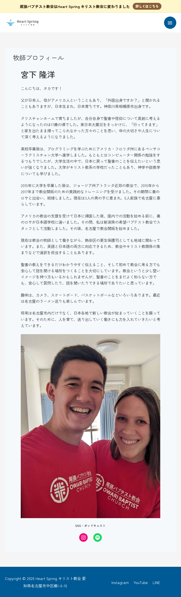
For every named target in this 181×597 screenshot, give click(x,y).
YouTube (141, 582)
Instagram (120, 582)
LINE (156, 582)
